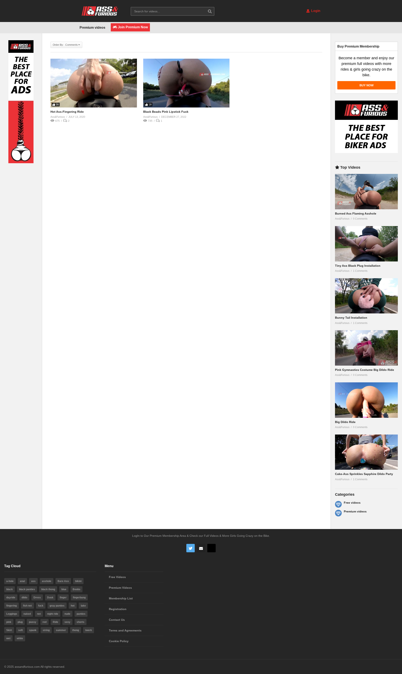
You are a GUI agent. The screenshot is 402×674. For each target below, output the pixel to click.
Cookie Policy (119, 641)
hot (73, 605)
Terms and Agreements (125, 630)
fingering (11, 605)
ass (33, 581)
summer (61, 630)
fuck (40, 605)
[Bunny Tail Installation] (366, 296)
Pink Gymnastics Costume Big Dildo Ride (364, 369)
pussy (32, 622)
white (20, 638)
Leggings (11, 613)
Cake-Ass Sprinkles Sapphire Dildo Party (364, 474)
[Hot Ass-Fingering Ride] (93, 83)
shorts (80, 622)
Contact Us (117, 619)
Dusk (50, 597)
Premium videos (92, 27)
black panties (27, 589)
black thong (48, 589)
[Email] (201, 548)
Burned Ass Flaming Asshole (355, 213)
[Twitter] (190, 548)
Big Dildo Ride (345, 422)
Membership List (121, 598)
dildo (24, 597)
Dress (37, 597)
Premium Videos (120, 587)
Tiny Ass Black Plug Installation (357, 265)
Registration (117, 609)
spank (32, 630)
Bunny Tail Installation (351, 317)
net (39, 613)
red (44, 622)
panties (81, 613)
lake (83, 605)
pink (8, 622)
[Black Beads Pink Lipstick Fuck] (186, 83)
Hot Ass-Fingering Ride (67, 111)
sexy (67, 622)
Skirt (9, 630)
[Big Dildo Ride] (366, 400)
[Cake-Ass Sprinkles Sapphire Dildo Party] (366, 452)
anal (22, 581)
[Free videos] (338, 504)
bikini (78, 581)
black (9, 589)
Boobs (76, 589)
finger (63, 597)
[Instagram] (211, 548)
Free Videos (117, 577)
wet (8, 638)
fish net (27, 605)
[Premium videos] (338, 513)
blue (63, 589)
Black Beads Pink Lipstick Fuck (165, 111)
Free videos (352, 502)
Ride (55, 622)
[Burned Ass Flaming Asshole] (366, 191)
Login (315, 11)
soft (20, 630)
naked (27, 613)
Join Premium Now (132, 27)
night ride (52, 613)
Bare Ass (63, 581)
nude (67, 613)
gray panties (57, 605)
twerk (88, 630)
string (46, 630)
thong (75, 630)
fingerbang (79, 597)
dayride (10, 597)
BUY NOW (366, 85)
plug (20, 622)
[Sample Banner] (21, 162)
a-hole (10, 581)
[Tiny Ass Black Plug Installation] (366, 243)
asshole (46, 581)
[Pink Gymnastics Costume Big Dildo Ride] (366, 348)
